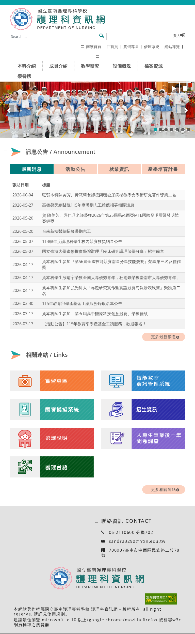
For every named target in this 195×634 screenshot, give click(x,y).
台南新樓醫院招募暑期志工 (66, 231)
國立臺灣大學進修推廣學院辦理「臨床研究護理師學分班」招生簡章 (103, 251)
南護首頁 (93, 46)
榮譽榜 (24, 76)
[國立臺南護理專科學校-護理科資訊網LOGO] (69, 19)
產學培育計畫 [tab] (163, 169)
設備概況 (122, 66)
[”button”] (174, 88)
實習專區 (131, 46)
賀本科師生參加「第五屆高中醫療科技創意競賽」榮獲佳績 (95, 313)
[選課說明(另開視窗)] (52, 438)
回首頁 (112, 46)
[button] (101, 36)
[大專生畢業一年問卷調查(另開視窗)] (143, 438)
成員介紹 (58, 66)
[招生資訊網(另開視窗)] (143, 409)
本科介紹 (27, 66)
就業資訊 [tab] (119, 169)
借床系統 (151, 46)
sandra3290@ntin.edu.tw (137, 541)
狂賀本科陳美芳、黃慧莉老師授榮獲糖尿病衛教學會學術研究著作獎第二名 (109, 195)
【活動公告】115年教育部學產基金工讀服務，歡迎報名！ (94, 324)
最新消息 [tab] (32, 169)
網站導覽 (172, 46)
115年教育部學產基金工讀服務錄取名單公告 (82, 303)
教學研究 (90, 66)
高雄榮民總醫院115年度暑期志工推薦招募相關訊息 (88, 205)
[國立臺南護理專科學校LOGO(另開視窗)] (21, 19)
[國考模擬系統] (52, 409)
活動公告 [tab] (76, 169)
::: (82, 46)
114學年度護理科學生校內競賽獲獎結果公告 (82, 241)
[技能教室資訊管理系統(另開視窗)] (143, 381)
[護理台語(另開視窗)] (52, 467)
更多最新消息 (163, 336)
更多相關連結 (163, 489)
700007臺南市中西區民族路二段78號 (140, 552)
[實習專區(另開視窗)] (52, 381)
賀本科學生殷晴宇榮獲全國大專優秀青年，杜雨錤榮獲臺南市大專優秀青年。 (111, 277)
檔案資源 (153, 66)
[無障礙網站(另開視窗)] (161, 599)
